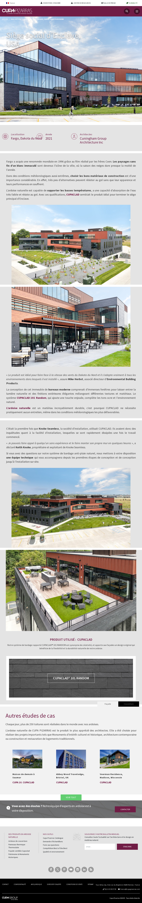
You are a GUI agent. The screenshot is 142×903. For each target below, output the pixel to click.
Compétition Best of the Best (55, 848)
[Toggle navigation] (137, 11)
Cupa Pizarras (115, 898)
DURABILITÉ (133, 3)
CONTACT (5, 884)
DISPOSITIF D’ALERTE (54, 884)
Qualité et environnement (53, 851)
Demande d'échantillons (53, 841)
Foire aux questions (51, 845)
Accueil (5, 19)
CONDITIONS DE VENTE (74, 884)
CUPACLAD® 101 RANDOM (71, 678)
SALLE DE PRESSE (110, 3)
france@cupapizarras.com (130, 889)
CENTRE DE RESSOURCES (82, 3)
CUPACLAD (72, 194)
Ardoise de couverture (17, 841)
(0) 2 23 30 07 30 (110, 889)
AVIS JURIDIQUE (36, 884)
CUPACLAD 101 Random (31, 397)
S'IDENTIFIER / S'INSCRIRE (51, 3)
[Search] (127, 11)
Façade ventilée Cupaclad (19, 851)
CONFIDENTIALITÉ (20, 884)
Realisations (16, 19)
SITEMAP (90, 884)
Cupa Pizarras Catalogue (53, 838)
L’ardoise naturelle (18, 408)
